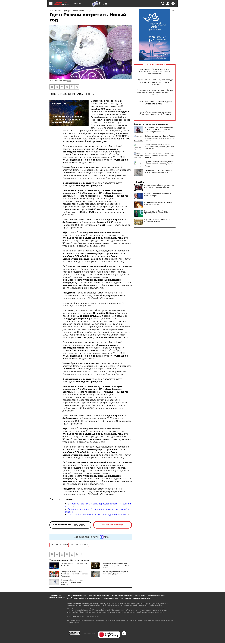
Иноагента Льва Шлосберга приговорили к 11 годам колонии (157, 212)
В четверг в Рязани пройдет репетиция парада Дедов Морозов (72, 582)
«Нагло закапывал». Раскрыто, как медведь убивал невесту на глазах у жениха (159, 155)
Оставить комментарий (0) (112, 525)
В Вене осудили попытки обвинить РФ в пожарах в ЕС (158, 203)
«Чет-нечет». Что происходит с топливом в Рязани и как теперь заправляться (154, 71)
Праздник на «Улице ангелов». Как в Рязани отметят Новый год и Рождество (74, 574)
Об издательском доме (122, 595)
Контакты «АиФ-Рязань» (76, 595)
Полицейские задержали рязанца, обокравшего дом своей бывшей (154, 113)
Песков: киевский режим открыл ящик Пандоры (157, 195)
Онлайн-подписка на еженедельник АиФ (84, 598)
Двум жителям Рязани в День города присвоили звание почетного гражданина (155, 82)
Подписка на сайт (111, 598)
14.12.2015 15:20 (55, 11)
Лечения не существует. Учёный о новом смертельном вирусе (158, 171)
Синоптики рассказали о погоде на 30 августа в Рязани (155, 103)
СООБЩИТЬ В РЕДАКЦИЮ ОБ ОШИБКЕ (135, 598)
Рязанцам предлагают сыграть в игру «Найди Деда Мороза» (115, 573)
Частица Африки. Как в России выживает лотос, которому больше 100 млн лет (159, 147)
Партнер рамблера (89, 633)
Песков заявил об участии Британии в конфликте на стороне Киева (159, 186)
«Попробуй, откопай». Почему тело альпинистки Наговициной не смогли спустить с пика (159, 129)
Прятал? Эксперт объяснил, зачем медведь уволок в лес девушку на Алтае (159, 164)
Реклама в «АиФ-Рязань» (99, 595)
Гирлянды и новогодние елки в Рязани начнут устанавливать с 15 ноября (115, 565)
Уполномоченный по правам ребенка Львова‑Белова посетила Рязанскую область (155, 92)
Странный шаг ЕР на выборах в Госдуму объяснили (157, 220)
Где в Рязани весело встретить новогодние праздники (97, 514)
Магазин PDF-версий (156, 595)
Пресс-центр (140, 595)
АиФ (69, 81)
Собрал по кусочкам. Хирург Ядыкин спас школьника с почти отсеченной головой (160, 138)
